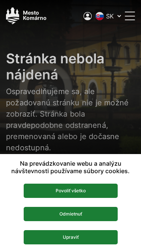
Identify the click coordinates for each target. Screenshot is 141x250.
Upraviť (71, 237)
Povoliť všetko (71, 190)
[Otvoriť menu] (130, 16)
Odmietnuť (70, 214)
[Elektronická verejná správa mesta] (87, 16)
